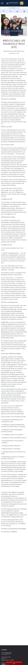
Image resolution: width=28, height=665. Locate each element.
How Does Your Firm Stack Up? (14, 662)
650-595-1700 (8, 652)
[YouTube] (24, 11)
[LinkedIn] (17, 11)
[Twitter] (10, 11)
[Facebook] (3, 11)
